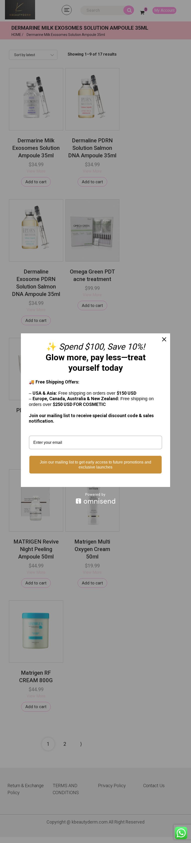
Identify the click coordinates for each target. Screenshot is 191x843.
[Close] (164, 339)
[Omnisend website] (95, 498)
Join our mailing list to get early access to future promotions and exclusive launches (95, 464)
